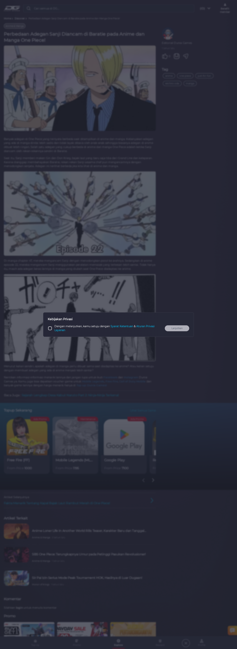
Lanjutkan (177, 328)
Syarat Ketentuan (122, 326)
